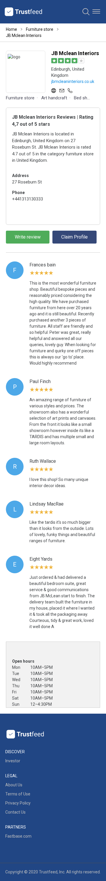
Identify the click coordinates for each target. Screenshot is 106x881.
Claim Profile (74, 237)
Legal (11, 775)
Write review (28, 237)
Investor (12, 760)
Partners (15, 827)
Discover (15, 751)
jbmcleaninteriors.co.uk (72, 81)
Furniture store (39, 29)
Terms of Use (17, 794)
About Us (13, 785)
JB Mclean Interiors (24, 35)
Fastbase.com (18, 836)
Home (11, 29)
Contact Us (15, 812)
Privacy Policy (18, 803)
